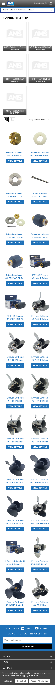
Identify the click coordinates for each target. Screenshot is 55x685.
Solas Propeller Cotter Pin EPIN (39, 195)
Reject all (21, 681)
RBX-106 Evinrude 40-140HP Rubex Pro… (40, 278)
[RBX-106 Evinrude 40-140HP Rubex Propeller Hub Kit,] (40, 261)
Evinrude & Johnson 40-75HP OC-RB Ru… (15, 276)
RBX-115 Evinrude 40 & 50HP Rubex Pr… (15, 563)
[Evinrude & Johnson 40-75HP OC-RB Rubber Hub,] (15, 261)
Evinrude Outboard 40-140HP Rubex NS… (15, 401)
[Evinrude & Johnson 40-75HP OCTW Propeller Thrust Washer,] (15, 179)
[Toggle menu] (3, 3)
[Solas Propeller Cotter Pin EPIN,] (40, 179)
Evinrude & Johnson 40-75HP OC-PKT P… (15, 237)
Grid (6, 119)
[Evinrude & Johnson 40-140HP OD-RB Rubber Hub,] (40, 220)
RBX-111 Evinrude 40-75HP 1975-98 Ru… (15, 319)
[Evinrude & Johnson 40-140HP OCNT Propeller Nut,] (15, 138)
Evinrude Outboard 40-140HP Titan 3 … (40, 563)
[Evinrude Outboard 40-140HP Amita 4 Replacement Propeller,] (15, 588)
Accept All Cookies (39, 681)
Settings (8, 681)
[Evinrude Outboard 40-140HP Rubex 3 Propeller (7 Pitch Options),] (15, 506)
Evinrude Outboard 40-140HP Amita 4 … (15, 603)
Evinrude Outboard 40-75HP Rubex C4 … (40, 523)
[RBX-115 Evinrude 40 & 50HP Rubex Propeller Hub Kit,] (15, 547)
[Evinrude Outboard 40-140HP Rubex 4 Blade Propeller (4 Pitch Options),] (15, 465)
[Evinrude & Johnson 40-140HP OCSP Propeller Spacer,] (40, 138)
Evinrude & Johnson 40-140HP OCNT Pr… (15, 155)
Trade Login (39, 3)
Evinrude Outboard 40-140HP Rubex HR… (15, 360)
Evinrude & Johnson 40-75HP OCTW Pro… (15, 196)
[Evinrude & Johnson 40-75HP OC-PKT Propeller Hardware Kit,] (15, 220)
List (12, 119)
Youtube (43, 628)
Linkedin (29, 628)
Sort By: (30, 120)
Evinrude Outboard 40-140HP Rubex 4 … (15, 481)
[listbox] (42, 120)
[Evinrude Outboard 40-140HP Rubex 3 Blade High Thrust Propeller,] (40, 465)
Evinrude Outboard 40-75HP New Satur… (39, 605)
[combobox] (24, 10)
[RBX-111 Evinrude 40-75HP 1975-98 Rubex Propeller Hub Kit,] (15, 302)
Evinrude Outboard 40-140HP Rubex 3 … (40, 481)
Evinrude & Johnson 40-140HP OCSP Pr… (40, 154)
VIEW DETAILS (15, 161)
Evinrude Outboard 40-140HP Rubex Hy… (39, 319)
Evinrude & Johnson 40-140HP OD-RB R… (40, 237)
